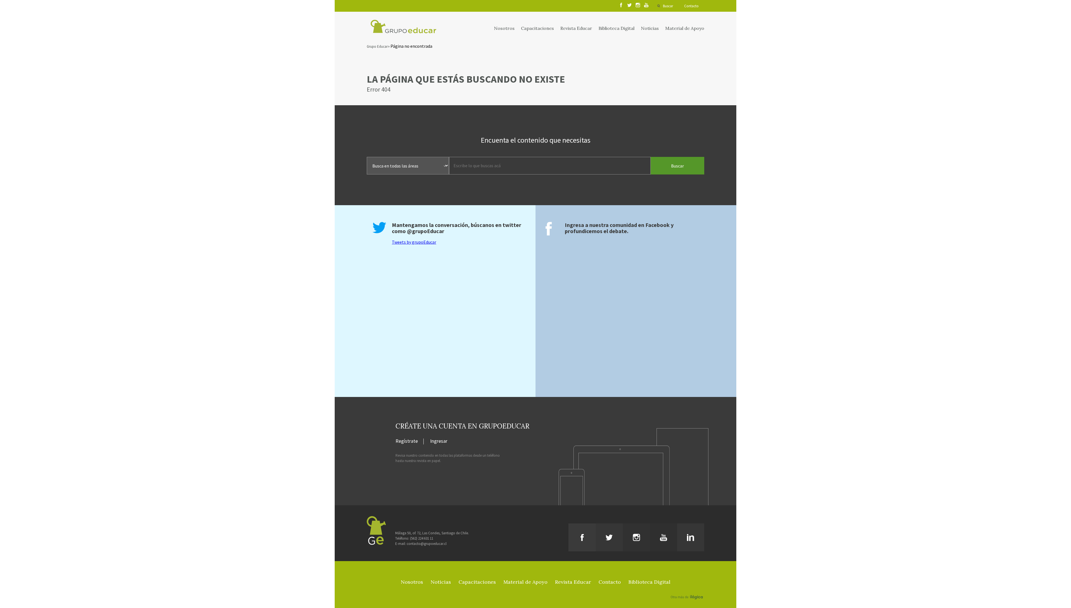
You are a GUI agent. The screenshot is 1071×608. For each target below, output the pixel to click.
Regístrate (406, 441)
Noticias (650, 28)
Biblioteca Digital (617, 28)
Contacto (691, 6)
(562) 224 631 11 (421, 538)
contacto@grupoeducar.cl (427, 543)
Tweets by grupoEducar (414, 242)
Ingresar (438, 441)
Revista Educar (576, 28)
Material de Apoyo (684, 28)
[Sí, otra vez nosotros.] (687, 589)
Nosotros (504, 28)
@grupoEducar (425, 231)
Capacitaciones (537, 28)
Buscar (668, 6)
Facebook (657, 224)
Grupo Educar (377, 46)
